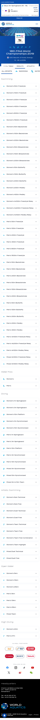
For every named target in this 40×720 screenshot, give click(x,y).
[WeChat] (31, 672)
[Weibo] (20, 672)
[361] (9, 648)
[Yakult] (31, 656)
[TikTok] (24, 667)
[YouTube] (32, 667)
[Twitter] (8, 672)
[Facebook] (7, 667)
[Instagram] (16, 667)
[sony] (20, 656)
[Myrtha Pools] (20, 648)
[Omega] (9, 656)
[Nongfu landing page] (31, 648)
